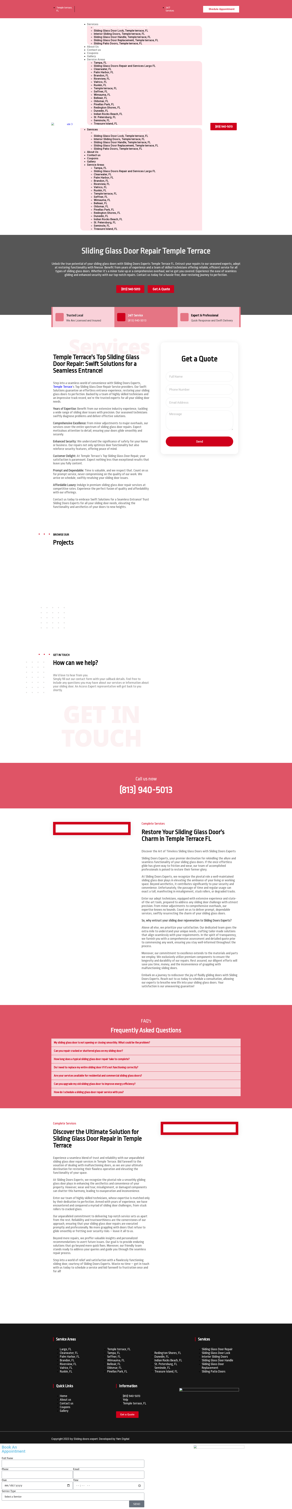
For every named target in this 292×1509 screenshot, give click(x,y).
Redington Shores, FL (107, 107)
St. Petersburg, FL (105, 117)
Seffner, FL (101, 91)
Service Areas (96, 59)
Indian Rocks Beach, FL (108, 114)
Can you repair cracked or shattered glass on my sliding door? (88, 1050)
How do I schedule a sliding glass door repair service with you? (89, 1092)
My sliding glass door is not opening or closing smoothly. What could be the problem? (102, 1042)
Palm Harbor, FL (104, 72)
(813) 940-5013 (146, 789)
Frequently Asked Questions (146, 1030)
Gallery (91, 56)
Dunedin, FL (101, 110)
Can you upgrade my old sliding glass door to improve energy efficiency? (95, 1083)
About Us (93, 46)
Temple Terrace (62, 387)
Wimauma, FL (102, 94)
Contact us (94, 49)
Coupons (92, 53)
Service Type (9, 1491)
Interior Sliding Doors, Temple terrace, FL (119, 33)
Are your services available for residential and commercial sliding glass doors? (98, 1075)
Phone (5, 1469)
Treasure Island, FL (105, 123)
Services (92, 24)
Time (75, 1480)
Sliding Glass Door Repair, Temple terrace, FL (122, 27)
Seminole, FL (102, 120)
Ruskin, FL (100, 85)
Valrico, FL (100, 82)
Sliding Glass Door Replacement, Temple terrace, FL (126, 40)
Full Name (7, 1458)
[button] (146, 1043)
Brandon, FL (101, 75)
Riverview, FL (102, 78)
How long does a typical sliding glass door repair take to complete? (92, 1059)
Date (4, 1480)
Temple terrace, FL (105, 88)
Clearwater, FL (103, 69)
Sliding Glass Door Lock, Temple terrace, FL (121, 30)
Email (76, 1469)
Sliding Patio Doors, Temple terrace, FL (118, 43)
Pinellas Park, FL (104, 104)
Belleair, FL (100, 98)
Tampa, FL (100, 62)
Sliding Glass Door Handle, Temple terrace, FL (122, 37)
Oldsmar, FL (101, 101)
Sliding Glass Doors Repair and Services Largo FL (125, 65)
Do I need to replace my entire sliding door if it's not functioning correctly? (96, 1067)
